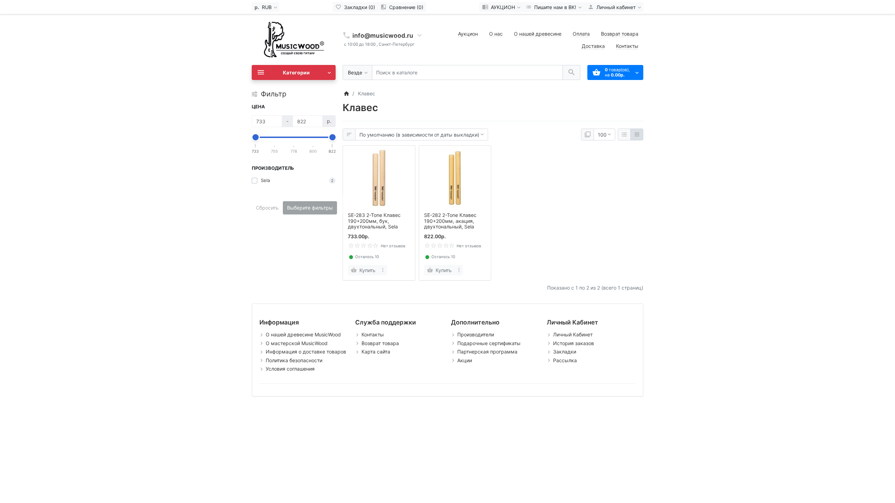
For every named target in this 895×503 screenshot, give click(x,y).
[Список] (624, 134)
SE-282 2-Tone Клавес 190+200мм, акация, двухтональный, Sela (450, 221)
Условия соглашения (290, 369)
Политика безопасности (294, 360)
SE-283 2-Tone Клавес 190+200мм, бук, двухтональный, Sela (374, 221)
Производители (475, 334)
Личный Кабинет (573, 334)
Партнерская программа (487, 352)
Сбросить (267, 208)
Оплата (581, 34)
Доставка (593, 46)
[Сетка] (636, 134)
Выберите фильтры (310, 208)
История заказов (573, 343)
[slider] (255, 137)
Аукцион (468, 34)
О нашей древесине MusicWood (303, 334)
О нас (496, 34)
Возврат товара (619, 34)
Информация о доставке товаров (306, 352)
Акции (464, 360)
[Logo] (294, 39)
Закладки (564, 352)
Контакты (627, 46)
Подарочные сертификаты (489, 343)
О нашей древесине (537, 34)
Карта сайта (375, 352)
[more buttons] (383, 270)
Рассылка (565, 360)
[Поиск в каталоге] (571, 72)
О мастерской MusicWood (297, 343)
